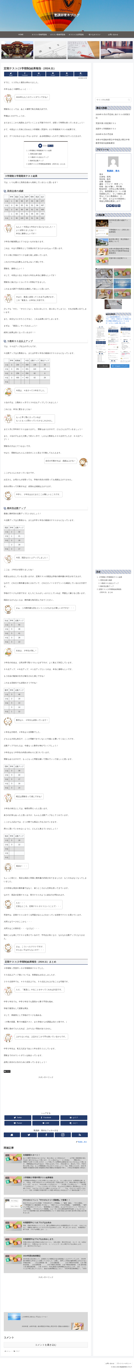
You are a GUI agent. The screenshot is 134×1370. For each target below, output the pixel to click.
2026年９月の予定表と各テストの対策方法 (113, 116)
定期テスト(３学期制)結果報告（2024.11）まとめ (46, 164)
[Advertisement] (46, 1093)
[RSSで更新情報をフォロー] (80, 1134)
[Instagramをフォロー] (63, 1134)
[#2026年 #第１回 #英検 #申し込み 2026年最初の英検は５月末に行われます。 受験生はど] (125, 344)
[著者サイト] (12, 1134)
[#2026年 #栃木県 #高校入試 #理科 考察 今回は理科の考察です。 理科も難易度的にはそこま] (101, 356)
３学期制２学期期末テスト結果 (40, 150)
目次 (45, 146)
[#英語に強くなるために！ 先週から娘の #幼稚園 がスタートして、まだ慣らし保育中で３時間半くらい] (113, 344)
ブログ (8, 1071)
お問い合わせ (110, 1363)
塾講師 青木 (113, 171)
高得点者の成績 (36, 154)
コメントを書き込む (46, 1345)
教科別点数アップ (37, 161)
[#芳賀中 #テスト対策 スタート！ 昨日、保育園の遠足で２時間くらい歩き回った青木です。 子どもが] (125, 332)
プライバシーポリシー (124, 1363)
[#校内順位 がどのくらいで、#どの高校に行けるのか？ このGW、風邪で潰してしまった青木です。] (101, 344)
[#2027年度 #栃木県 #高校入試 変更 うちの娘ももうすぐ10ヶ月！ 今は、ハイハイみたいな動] (125, 356)
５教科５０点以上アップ (39, 157)
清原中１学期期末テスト (106, 129)
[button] (129, 100)
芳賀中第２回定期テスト (106, 123)
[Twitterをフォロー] (29, 1134)
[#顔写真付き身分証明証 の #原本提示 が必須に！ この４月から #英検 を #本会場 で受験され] (113, 332)
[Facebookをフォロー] (46, 1134)
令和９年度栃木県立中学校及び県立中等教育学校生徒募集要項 (113, 141)
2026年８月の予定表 (104, 134)
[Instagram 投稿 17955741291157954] (101, 332)
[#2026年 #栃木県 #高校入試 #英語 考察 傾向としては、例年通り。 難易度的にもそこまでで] (113, 356)
